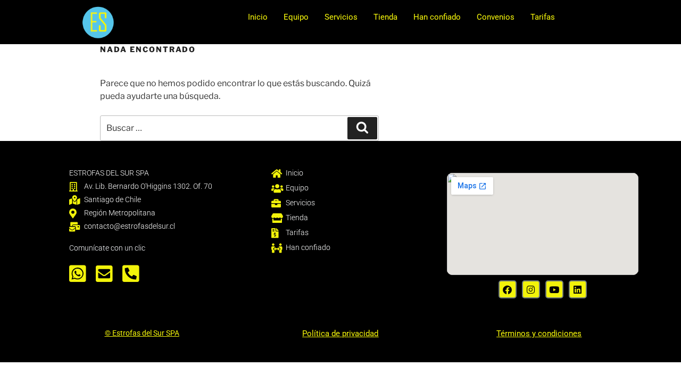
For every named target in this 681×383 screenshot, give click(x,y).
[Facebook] (508, 289)
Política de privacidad (340, 333)
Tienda (385, 17)
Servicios (341, 17)
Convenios (495, 17)
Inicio (258, 17)
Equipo (296, 17)
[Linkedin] (578, 289)
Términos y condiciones (539, 333)
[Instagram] (531, 289)
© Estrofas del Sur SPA (142, 333)
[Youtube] (554, 289)
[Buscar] (362, 128)
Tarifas (542, 17)
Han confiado (437, 17)
